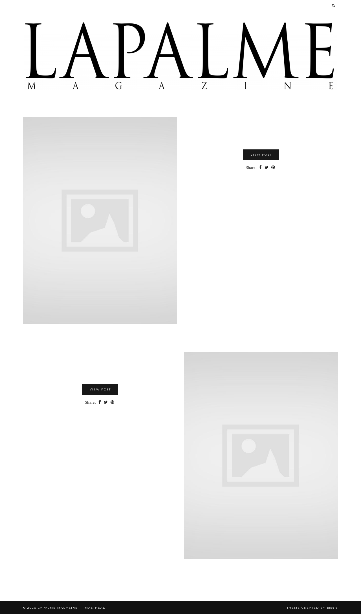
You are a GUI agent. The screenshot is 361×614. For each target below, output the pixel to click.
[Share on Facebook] (260, 167)
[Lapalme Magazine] (180, 55)
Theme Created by (312, 607)
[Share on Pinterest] (273, 167)
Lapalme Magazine (58, 607)
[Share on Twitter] (266, 167)
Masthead (95, 607)
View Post (261, 154)
